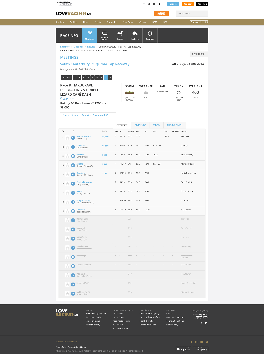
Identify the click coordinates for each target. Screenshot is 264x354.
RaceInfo (60, 22)
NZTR (154, 22)
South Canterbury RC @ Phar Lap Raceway (95, 64)
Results (91, 46)
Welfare (142, 22)
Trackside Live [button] (197, 22)
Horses (119, 39)
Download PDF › (102, 115)
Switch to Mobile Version (66, 341)
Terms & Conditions (175, 321)
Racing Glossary (93, 324)
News (85, 22)
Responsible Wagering (149, 313)
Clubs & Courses (104, 38)
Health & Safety (146, 321)
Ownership (112, 22)
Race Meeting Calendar (96, 313)
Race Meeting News (121, 321)
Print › (65, 115)
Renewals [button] (202, 3)
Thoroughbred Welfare (150, 317)
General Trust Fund (148, 324)
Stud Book (128, 22)
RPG (165, 22)
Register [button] (188, 3)
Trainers (150, 39)
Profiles (73, 22)
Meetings (89, 39)
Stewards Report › (81, 115)
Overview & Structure (175, 317)
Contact (169, 313)
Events (98, 22)
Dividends (140, 125)
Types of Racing (93, 321)
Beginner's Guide (93, 317)
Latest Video (118, 317)
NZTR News (118, 324)
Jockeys (135, 39)
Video (156, 125)
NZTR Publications (121, 328)
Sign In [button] (173, 3)
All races (66, 77)
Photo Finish (174, 125)
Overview (121, 125)
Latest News (118, 313)
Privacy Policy (172, 324)
